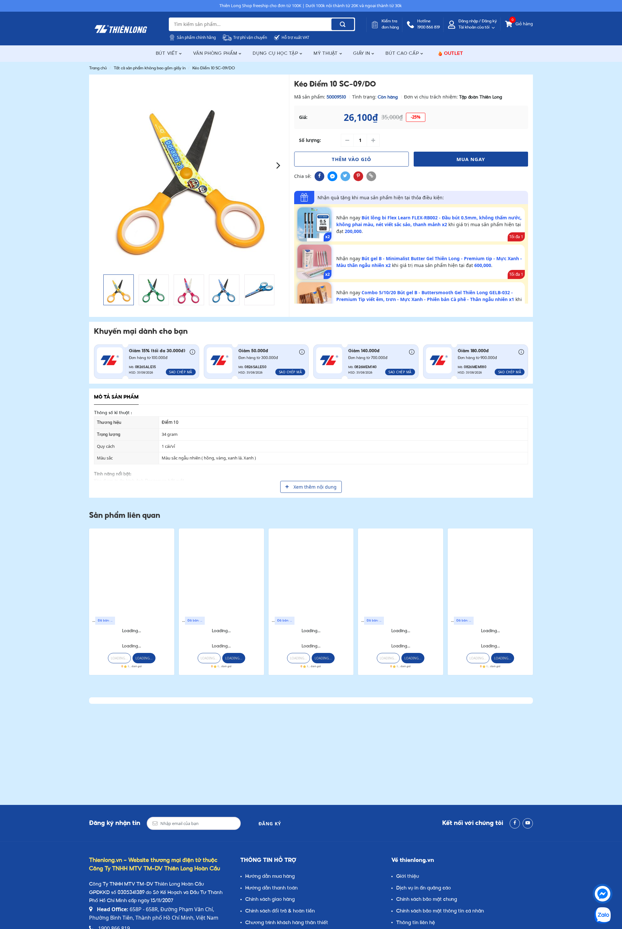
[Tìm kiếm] (342, 24)
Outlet (453, 54)
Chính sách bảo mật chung (426, 899)
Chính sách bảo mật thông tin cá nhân (440, 911)
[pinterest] (358, 176)
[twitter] (345, 176)
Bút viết (167, 54)
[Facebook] (515, 823)
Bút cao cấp (403, 54)
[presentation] (99, 164)
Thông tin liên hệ (415, 923)
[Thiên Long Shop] (121, 29)
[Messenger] (602, 893)
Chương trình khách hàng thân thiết (286, 923)
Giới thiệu (407, 876)
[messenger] (332, 176)
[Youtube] (528, 823)
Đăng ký (270, 823)
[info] (192, 351)
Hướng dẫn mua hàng (270, 876)
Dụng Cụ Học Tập (276, 54)
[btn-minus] (347, 140)
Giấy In (362, 54)
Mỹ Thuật (327, 54)
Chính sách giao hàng (270, 899)
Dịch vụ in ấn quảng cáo (423, 888)
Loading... (131, 631)
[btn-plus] (373, 140)
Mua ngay (470, 159)
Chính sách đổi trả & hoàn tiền (280, 911)
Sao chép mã (180, 372)
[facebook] (319, 176)
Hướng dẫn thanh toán (271, 888)
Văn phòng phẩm (216, 54)
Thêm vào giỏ (351, 159)
